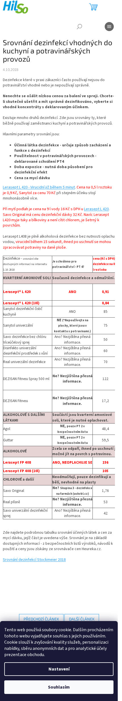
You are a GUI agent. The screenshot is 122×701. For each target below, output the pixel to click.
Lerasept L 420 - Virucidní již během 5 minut (39, 187)
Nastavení (59, 669)
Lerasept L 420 (96, 209)
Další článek (81, 619)
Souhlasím (59, 687)
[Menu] (109, 26)
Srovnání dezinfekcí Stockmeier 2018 (34, 560)
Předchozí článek (41, 619)
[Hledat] (79, 26)
